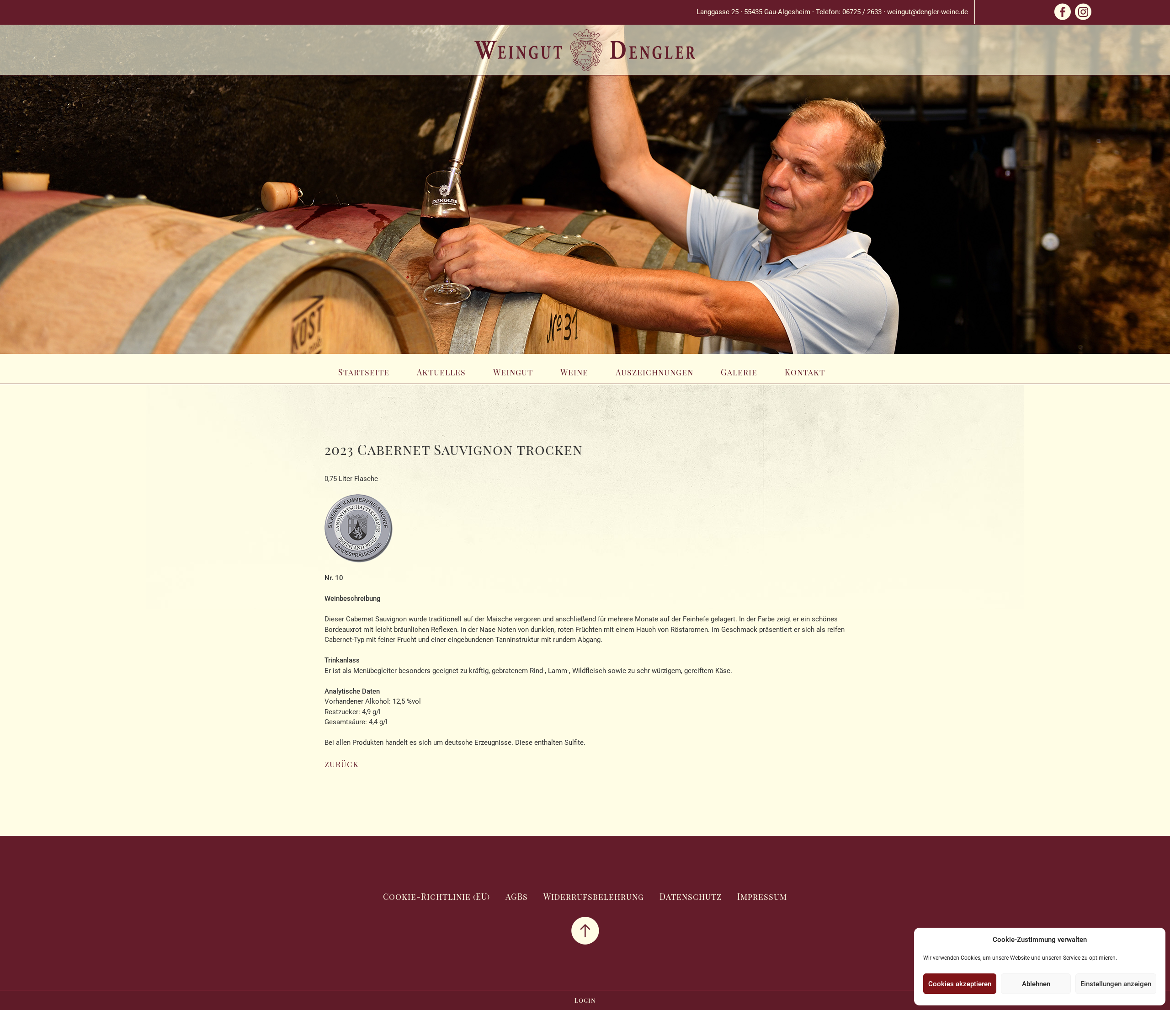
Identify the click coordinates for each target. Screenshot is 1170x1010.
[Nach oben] (585, 929)
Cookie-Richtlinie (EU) (436, 896)
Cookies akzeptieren (959, 984)
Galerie (739, 372)
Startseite (363, 372)
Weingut (513, 372)
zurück (341, 764)
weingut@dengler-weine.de (927, 12)
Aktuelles (441, 372)
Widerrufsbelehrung (593, 896)
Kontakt (805, 372)
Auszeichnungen (654, 372)
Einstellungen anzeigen (1115, 984)
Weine (574, 372)
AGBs (516, 896)
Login (585, 1000)
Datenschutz (690, 896)
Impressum (762, 896)
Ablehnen (1036, 984)
